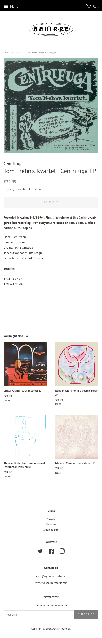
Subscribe (86, 614)
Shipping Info (51, 529)
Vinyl (18, 53)
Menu (13, 6)
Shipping (9, 189)
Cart (95, 6)
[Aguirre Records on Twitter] (40, 552)
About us (51, 524)
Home (6, 53)
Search (51, 519)
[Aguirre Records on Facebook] (51, 552)
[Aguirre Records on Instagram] (62, 552)
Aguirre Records (61, 628)
